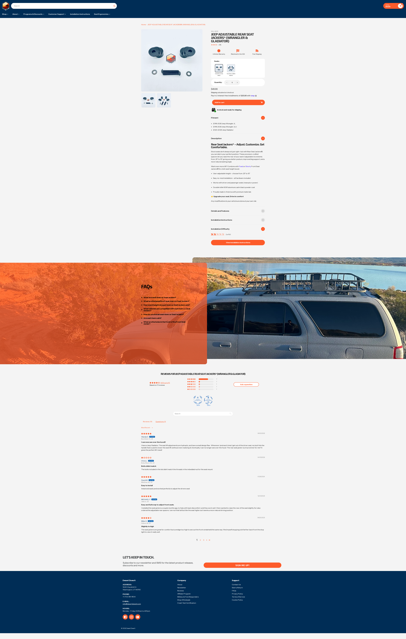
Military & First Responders (188, 597)
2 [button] (200, 540)
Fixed (241, 166)
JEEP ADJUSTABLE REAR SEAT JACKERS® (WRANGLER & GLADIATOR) (176, 24)
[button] (191, 379)
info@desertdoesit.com (132, 604)
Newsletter (181, 588)
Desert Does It (130, 628)
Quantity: (218, 82)
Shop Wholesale (183, 600)
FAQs (234, 591)
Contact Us (236, 584)
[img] (146, 434)
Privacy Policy (237, 594)
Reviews (180, 591)
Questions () (161, 422)
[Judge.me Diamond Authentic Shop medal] (198, 400)
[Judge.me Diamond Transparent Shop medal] (208, 400)
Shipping (214, 92)
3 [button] (203, 540)
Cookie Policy (237, 600)
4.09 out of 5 (165, 383)
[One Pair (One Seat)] (219, 68)
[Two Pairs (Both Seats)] (231, 68)
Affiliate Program (184, 594)
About (179, 584)
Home (143, 24)
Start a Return (237, 588)
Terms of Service (238, 597)
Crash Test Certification (186, 603)
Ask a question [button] (246, 384)
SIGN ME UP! (242, 565)
